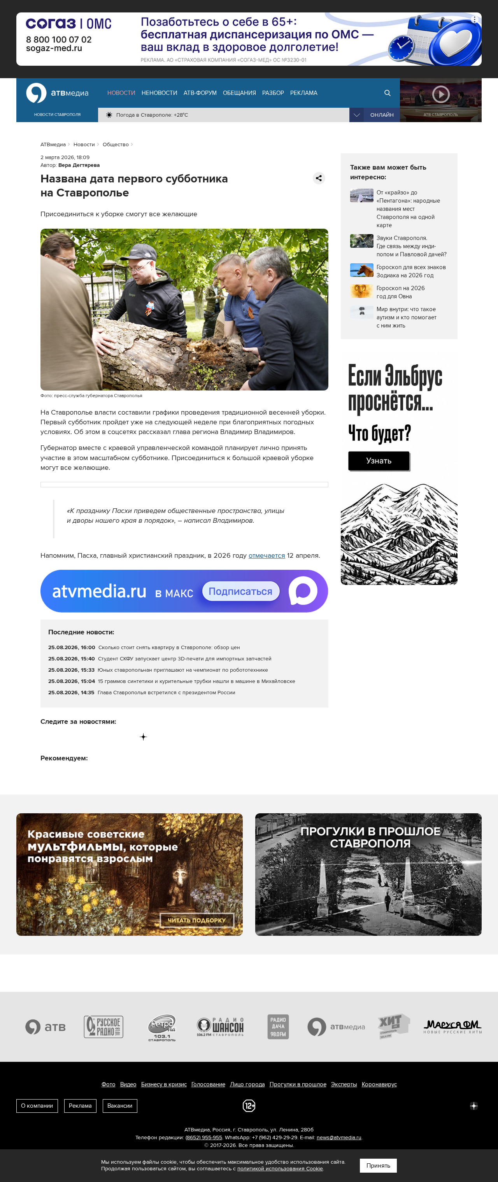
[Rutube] (127, 737)
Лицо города (247, 1084)
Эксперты (344, 1084)
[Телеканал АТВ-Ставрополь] (45, 1026)
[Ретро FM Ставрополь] (162, 1026)
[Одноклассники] (79, 737)
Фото (109, 1084)
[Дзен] (143, 737)
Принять (378, 1166)
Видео (128, 1084)
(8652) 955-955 (204, 1137)
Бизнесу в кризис (164, 1084)
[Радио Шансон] (220, 1026)
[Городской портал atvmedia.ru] (336, 1026)
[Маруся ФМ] (453, 1026)
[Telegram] (63, 737)
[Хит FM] (394, 1026)
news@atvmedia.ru (339, 1137)
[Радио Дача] (278, 1026)
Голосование (208, 1084)
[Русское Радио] (104, 1026)
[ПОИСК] (387, 93)
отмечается (267, 555)
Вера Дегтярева (79, 165)
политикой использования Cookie (280, 1168)
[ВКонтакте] (47, 737)
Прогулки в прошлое (298, 1084)
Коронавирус (379, 1084)
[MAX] (95, 737)
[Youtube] (111, 737)
